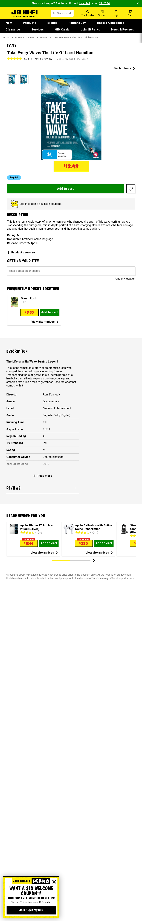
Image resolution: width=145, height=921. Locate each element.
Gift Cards (62, 29)
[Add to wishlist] (130, 188)
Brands (52, 22)
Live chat (84, 3)
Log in (23, 203)
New (9, 22)
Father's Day (77, 22)
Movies (43, 37)
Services (37, 29)
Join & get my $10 (31, 910)
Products (29, 22)
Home (6, 37)
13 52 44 (104, 3)
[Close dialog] (54, 881)
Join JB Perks (90, 29)
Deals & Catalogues (110, 22)
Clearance (13, 29)
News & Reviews (122, 29)
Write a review (43, 58)
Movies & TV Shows (24, 37)
